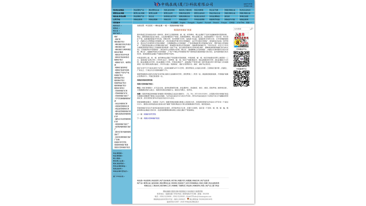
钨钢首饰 (196, 186)
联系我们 (182, 191)
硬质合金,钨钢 (139, 13)
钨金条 (189, 186)
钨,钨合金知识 (245, 10)
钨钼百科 (196, 181)
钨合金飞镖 (213, 10)
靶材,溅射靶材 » (119, 164)
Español (199, 23)
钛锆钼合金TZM (170, 16)
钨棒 (206, 183)
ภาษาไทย (240, 23)
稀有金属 (158, 26)
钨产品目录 (205, 181)
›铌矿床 (117, 39)
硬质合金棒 (153, 13)
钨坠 (203, 186)
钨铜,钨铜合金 (230, 10)
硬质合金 (147, 183)
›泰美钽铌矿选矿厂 (121, 124)
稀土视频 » (117, 158)
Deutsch (216, 23)
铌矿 (116, 37)
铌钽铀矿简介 (119, 78)
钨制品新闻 (138, 19)
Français (224, 23)
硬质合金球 (168, 13)
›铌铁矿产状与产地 (121, 73)
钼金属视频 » (118, 156)
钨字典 (174, 181)
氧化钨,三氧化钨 (185, 10)
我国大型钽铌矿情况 (122, 147)
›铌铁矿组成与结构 (121, 70)
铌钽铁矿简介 (119, 80)
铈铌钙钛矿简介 (120, 83)
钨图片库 (181, 181)
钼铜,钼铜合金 (184, 16)
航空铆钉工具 (165, 186)
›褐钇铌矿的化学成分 (122, 44)
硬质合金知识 (199, 13)
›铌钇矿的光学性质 (121, 55)
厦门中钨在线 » (119, 176)
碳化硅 (227, 16)
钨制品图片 (183, 19)
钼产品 (208, 186)
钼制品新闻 (244, 19)
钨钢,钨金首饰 (184, 13)
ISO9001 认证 (248, 6)
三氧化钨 (155, 186)
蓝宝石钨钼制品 (192, 183)
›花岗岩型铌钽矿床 (121, 106)
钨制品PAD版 (230, 19)
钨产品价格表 (165, 181)
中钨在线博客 (199, 19)
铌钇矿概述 (118, 52)
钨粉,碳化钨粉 (169, 10)
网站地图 (166, 191)
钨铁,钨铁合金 (230, 13)
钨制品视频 (153, 19)
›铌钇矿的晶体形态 (121, 57)
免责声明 (199, 191)
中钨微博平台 (241, 69)
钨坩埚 (174, 183)
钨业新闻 (147, 181)
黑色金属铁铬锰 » (119, 166)
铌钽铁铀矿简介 (120, 86)
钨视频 (188, 181)
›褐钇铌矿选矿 (120, 47)
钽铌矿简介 (118, 75)
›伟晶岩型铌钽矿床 (121, 109)
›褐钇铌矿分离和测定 (122, 49)
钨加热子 (181, 183)
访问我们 (191, 191)
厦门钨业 (215, 186)
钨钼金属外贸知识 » (120, 171)
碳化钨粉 (155, 183)
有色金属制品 (214, 16)
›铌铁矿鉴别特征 (120, 68)
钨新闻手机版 (214, 19)
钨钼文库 (167, 19)
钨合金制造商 (214, 183)
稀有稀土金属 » (119, 161)
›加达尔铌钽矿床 (120, 104)
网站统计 (195, 202)
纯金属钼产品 (139, 16)
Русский (208, 23)
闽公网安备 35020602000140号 (200, 199)
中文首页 (149, 26)
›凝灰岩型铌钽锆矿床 (122, 111)
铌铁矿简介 (118, 60)
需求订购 (174, 191)
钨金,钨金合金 (214, 13)
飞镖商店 (181, 186)
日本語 (231, 23)
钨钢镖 (174, 186)
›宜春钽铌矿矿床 (120, 91)
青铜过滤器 (244, 16)
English (182, 23)
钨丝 (201, 183)
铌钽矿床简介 (119, 88)
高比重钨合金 (154, 10)
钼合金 (151, 16)
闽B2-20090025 (179, 199)
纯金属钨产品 (139, 10)
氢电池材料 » (118, 169)
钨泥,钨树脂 (198, 10)
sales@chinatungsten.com (202, 196)
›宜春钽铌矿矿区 (120, 93)
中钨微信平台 (241, 49)
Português (191, 23)
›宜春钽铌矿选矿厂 (121, 96)
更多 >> (249, 23)
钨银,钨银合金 (245, 13)
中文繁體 (174, 23)
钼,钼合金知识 (199, 16)
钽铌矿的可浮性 (120, 142)
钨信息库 (155, 181)
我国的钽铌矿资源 (121, 145)
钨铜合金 (147, 186)
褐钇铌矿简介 (119, 42)
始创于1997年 (248, 4)
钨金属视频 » (118, 153)
